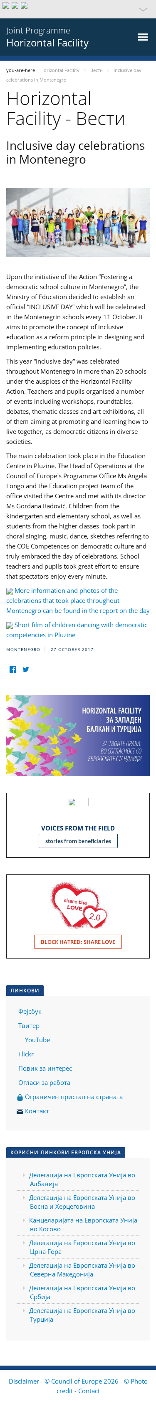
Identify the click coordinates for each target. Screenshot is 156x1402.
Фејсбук (30, 1011)
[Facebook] (12, 669)
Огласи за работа (44, 1082)
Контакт (37, 1111)
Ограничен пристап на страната (73, 1096)
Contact (89, 1391)
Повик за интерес (45, 1068)
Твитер (29, 1025)
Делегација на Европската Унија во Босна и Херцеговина (82, 1201)
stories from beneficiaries (78, 841)
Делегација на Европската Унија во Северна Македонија (82, 1269)
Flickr (25, 1054)
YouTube (36, 1039)
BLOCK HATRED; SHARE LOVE (78, 942)
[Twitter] (25, 669)
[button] (78, 9)
